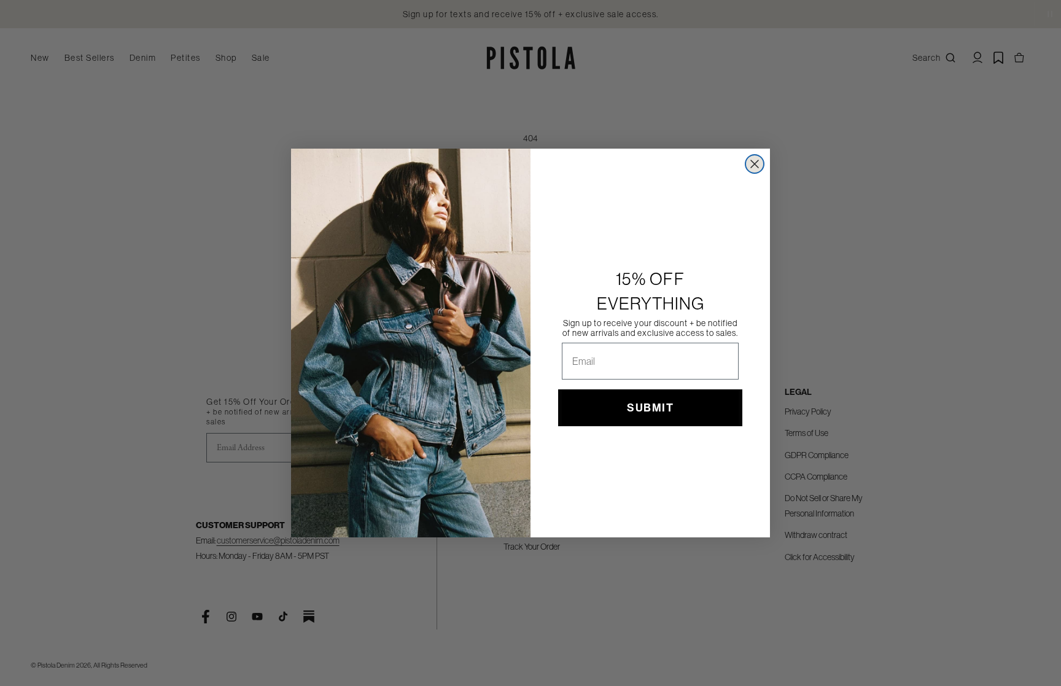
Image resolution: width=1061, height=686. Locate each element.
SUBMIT (650, 408)
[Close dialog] (754, 164)
